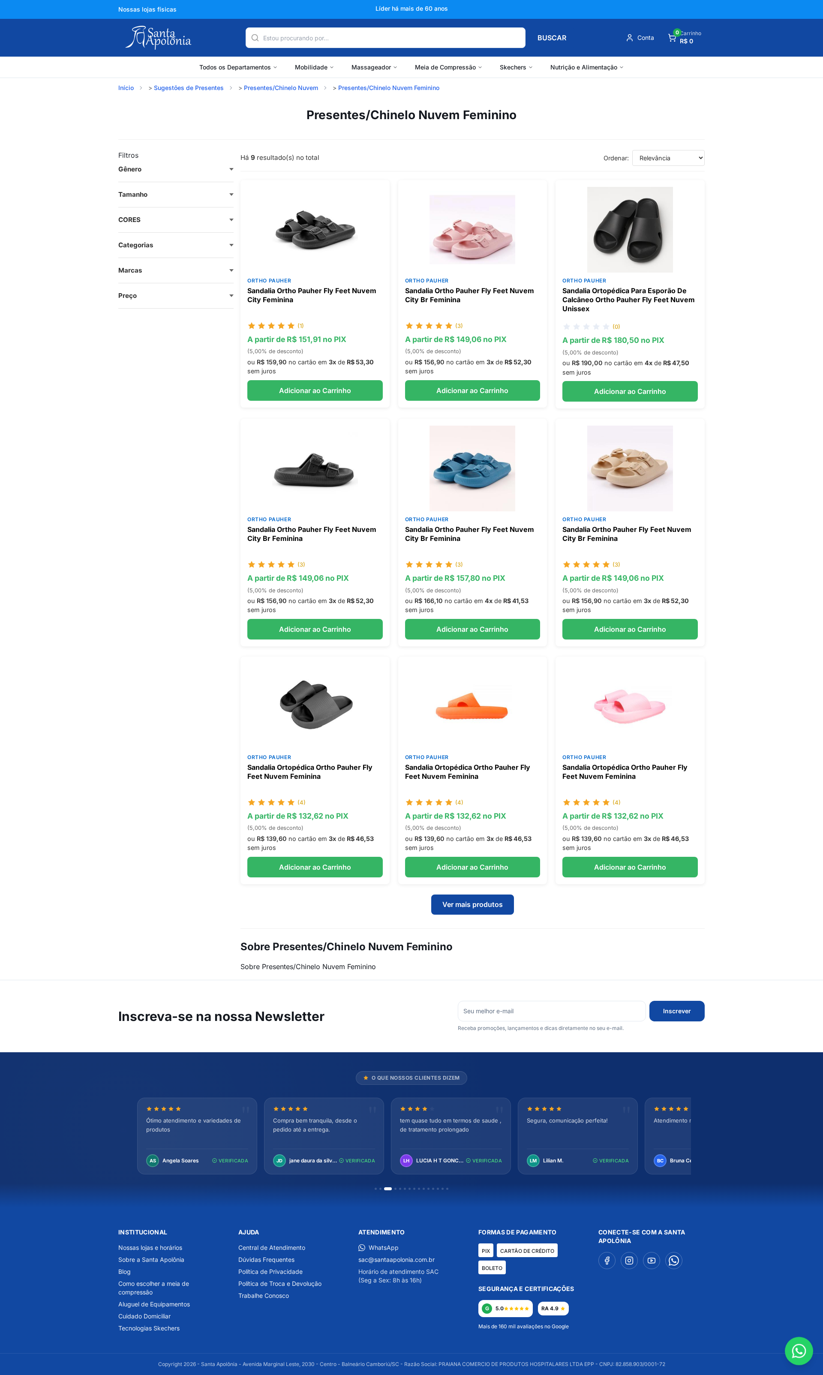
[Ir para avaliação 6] (405, 1189)
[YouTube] (651, 1260)
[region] (411, 1137)
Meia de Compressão (445, 67)
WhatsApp (384, 1247)
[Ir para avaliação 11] (428, 1189)
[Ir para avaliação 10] (424, 1189)
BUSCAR (552, 37)
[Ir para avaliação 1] (376, 1189)
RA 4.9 (550, 1308)
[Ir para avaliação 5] (400, 1189)
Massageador (371, 67)
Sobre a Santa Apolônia (151, 1259)
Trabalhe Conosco (263, 1295)
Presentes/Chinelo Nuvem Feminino (388, 87)
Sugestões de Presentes (189, 87)
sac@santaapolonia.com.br (396, 1259)
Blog (124, 1271)
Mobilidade (311, 67)
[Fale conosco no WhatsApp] (799, 1351)
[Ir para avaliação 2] (380, 1189)
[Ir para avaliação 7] (409, 1189)
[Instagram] (629, 1260)
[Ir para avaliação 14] (443, 1189)
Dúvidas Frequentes (266, 1259)
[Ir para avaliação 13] (438, 1189)
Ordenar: (616, 158)
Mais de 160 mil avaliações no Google (523, 1326)
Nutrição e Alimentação (583, 67)
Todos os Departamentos (235, 67)
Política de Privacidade (270, 1271)
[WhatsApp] (673, 1260)
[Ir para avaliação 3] (388, 1188)
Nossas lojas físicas (147, 9)
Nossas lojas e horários (150, 1247)
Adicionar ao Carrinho (315, 390)
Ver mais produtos (472, 904)
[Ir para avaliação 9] (419, 1189)
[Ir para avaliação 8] (414, 1189)
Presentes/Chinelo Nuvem (281, 87)
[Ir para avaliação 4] (395, 1189)
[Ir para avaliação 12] (433, 1189)
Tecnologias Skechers (149, 1328)
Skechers (513, 67)
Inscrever (677, 1011)
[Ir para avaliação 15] (447, 1189)
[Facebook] (607, 1260)
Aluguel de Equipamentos (154, 1304)
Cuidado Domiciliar (144, 1316)
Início (126, 87)
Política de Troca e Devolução (279, 1283)
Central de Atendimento (271, 1247)
